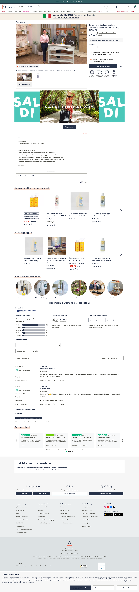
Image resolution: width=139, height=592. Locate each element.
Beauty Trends (20, 526)
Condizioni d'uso (87, 510)
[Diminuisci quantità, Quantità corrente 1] (90, 47)
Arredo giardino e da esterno (24, 529)
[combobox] (71, 7)
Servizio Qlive (86, 523)
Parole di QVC (20, 510)
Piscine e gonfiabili (21, 532)
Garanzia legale (86, 526)
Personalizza (127, 588)
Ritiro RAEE (41, 516)
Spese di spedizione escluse (106, 33)
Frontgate (31, 565)
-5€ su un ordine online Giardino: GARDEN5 (69, 2)
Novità (10, 11)
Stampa (84, 182)
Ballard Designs (23, 565)
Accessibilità (85, 520)
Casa (49, 11)
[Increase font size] (83, 133)
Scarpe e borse (71, 11)
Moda (63, 11)
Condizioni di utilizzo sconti (90, 516)
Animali (56, 11)
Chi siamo (63, 507)
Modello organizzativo (66, 523)
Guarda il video (24, 84)
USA (63, 550)
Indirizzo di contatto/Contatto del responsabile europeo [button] (37, 176)
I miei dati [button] (24, 494)
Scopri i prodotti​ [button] (69, 494)
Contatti (40, 510)
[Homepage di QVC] (16, 22)
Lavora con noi (64, 513)
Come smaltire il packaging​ (46, 520)
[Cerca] (105, 7)
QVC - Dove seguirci (22, 507)
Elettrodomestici (91, 11)
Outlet (107, 11)
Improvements (54, 565)
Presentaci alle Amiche (22, 520)
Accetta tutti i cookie (80, 588)
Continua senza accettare (103, 588)
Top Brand (18, 11)
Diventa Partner (64, 510)
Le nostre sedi (64, 520)
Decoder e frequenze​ (44, 523)
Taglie (17, 513)
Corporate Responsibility (67, 516)
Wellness (26, 11)
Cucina (81, 11)
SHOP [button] (21, 7)
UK (66, 550)
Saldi (3, 11)
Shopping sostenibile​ (22, 516)
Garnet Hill (38, 565)
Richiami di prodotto (44, 513)
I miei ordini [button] (42, 494)
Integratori (42, 11)
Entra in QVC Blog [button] (106, 494)
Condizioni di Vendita (88, 513)
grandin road (46, 565)
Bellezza (34, 11)
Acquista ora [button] (69, 127)
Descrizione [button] (22, 138)
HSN (17, 565)
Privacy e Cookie (87, 507)
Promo (100, 11)
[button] (116, 7)
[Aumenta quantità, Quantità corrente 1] (96, 47)
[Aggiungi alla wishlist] (121, 66)
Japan (76, 550)
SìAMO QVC (19, 523)
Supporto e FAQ (42, 507)
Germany (70, 550)
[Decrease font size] (86, 133)
